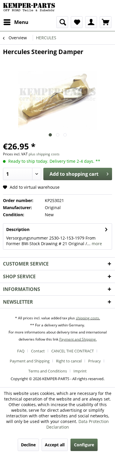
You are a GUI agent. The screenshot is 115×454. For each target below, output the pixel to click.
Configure (84, 445)
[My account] (91, 22)
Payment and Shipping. (78, 339)
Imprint (80, 371)
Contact (38, 351)
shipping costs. (88, 317)
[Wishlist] (77, 22)
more (96, 243)
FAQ (20, 351)
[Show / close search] (62, 22)
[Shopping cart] (105, 22)
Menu (21, 22)
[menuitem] (15, 22)
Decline (28, 445)
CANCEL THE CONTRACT (72, 351)
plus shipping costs (44, 154)
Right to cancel (69, 361)
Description (17, 229)
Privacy (94, 361)
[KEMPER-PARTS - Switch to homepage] (30, 8)
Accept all (55, 445)
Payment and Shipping (30, 361)
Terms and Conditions (47, 371)
